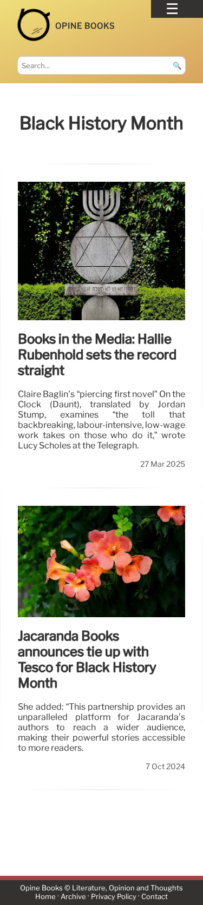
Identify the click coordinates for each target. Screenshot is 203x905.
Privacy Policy (113, 897)
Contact (154, 897)
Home (45, 897)
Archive (73, 897)
